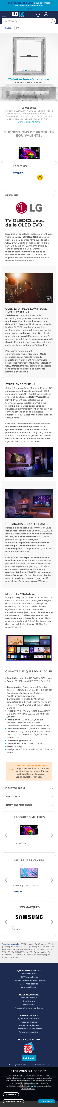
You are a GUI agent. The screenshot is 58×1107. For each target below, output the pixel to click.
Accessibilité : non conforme (29, 1008)
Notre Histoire (29, 973)
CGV (22, 977)
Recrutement (29, 1001)
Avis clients (32, 977)
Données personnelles (23, 980)
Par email (29, 1058)
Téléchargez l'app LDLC (20, 2)
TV (17, 28)
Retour (8, 28)
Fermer (29, 9)
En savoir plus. (28, 1088)
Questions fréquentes (29, 1018)
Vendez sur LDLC (29, 997)
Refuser (11, 1094)
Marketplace (29, 1004)
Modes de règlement (29, 1025)
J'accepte (46, 1101)
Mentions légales (29, 987)
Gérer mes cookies (29, 984)
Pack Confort (35, 1028)
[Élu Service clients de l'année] (29, 1052)
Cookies (42, 980)
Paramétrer (13, 1101)
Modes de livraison (29, 1022)
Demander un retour (29, 1032)
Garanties (21, 1028)
